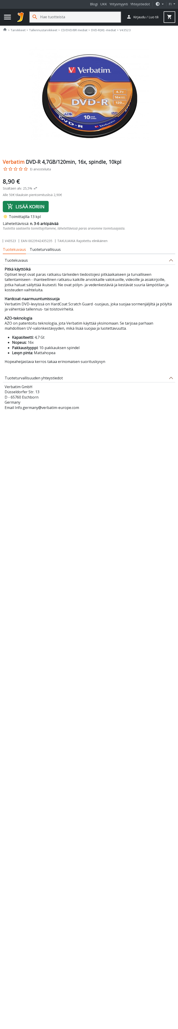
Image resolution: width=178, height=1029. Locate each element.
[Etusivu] (20, 17)
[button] (159, 4)
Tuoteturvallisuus (45, 249)
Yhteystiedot (140, 4)
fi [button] (170, 4)
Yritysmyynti (118, 4)
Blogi (94, 4)
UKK (103, 4)
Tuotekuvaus (14, 249)
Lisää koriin (25, 206)
